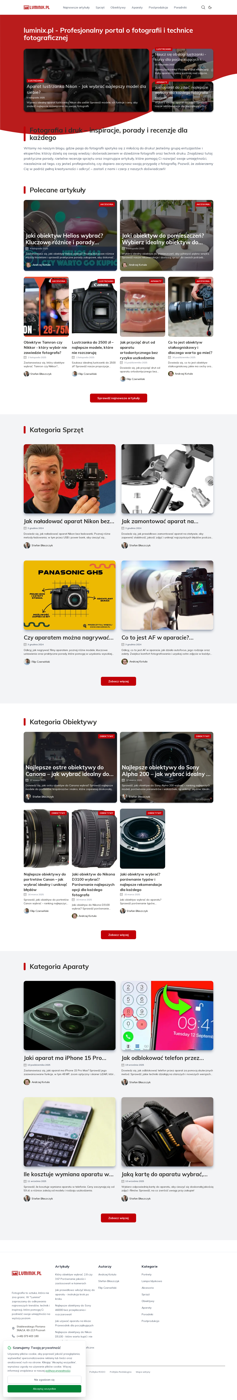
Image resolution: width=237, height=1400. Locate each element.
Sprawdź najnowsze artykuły (118, 398)
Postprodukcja (158, 7)
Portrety (146, 1274)
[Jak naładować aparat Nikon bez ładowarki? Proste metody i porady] (70, 478)
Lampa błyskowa (152, 1281)
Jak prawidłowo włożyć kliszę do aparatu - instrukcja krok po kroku (75, 1294)
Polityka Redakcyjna (120, 1371)
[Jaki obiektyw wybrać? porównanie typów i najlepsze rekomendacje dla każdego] (142, 839)
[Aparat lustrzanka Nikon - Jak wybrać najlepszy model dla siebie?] (86, 80)
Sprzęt (100, 7)
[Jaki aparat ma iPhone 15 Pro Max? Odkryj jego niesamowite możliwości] (70, 1015)
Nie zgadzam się (44, 1379)
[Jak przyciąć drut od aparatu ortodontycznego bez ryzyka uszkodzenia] (142, 307)
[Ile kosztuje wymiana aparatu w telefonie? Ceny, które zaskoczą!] (70, 1131)
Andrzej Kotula (42, 264)
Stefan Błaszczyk (42, 545)
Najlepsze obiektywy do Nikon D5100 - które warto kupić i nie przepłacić (73, 1336)
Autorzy (104, 1266)
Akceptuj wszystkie (44, 1388)
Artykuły (62, 1266)
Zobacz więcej (118, 681)
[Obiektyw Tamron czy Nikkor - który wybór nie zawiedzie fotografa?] (46, 307)
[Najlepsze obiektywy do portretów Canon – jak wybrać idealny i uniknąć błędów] (46, 839)
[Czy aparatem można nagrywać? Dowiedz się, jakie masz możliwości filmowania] (70, 595)
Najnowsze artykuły (76, 7)
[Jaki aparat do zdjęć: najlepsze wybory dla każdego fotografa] (182, 97)
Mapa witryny (143, 1371)
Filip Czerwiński (41, 661)
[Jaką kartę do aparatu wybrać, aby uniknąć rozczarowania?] (167, 1131)
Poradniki (180, 7)
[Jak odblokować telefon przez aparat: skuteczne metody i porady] (167, 1015)
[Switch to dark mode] (210, 7)
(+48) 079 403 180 (28, 1336)
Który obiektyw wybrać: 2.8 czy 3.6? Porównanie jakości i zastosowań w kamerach (73, 1279)
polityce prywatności (58, 1370)
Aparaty (137, 7)
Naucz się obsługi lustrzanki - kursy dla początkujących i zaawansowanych (180, 59)
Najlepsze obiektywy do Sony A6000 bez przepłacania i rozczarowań (73, 1310)
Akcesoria (148, 1287)
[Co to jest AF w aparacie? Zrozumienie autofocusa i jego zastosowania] (167, 595)
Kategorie (150, 1266)
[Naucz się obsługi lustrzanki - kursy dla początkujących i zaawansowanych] (182, 64)
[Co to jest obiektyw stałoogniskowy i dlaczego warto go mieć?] (190, 307)
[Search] (203, 7)
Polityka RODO (97, 1371)
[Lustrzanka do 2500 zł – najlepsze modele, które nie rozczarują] (94, 307)
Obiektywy (118, 7)
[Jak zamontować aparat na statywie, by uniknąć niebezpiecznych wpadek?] (167, 478)
